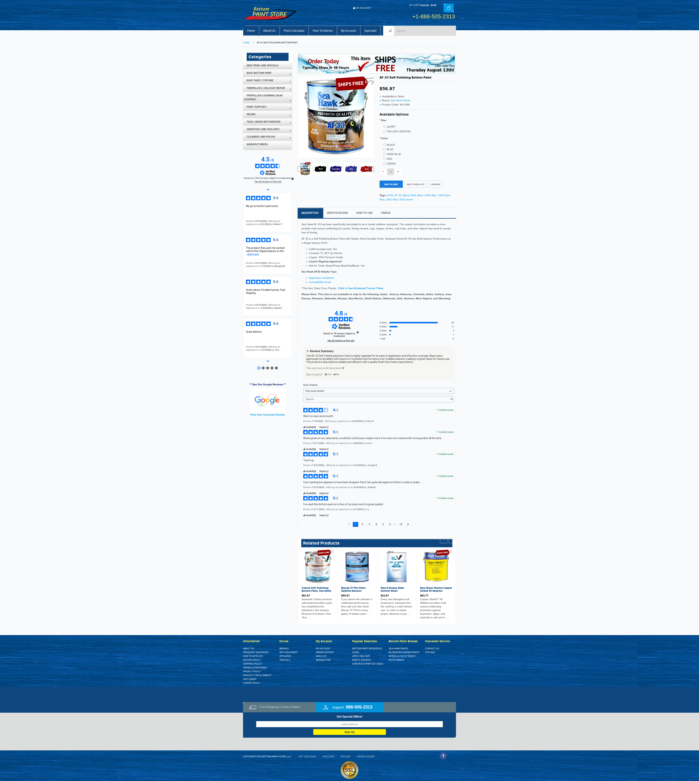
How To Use (364, 212)
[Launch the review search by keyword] (451, 399)
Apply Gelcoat (361, 656)
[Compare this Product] (313, 618)
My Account (323, 648)
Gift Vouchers (288, 652)
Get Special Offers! (349, 716)
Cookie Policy (251, 683)
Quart (391, 126)
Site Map (430, 652)
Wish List (321, 656)
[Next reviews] (267, 361)
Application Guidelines (321, 277)
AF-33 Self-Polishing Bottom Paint (277, 42)
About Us (248, 648)
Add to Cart (391, 184)
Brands (284, 648)
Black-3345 (409, 195)
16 (400, 524)
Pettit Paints (396, 660)
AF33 (390, 195)
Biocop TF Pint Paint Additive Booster (353, 589)
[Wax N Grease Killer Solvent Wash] (397, 566)
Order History (325, 652)
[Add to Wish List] (305, 618)
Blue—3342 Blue (427, 195)
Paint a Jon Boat (361, 660)
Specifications (337, 212)
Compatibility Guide (320, 282)
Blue (390, 149)
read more (253, 254)
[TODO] (343, 368)
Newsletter (323, 660)
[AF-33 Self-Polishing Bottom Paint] (305, 168)
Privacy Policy (252, 671)
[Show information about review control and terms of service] (292, 178)
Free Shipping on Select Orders (279, 706)
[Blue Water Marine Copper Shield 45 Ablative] (436, 566)
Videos (385, 212)
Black (391, 144)
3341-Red (392, 199)
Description (310, 212)
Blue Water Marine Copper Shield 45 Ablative (436, 589)
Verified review (446, 410)
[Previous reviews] (267, 189)
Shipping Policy (252, 664)
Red (389, 158)
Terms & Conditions (255, 667)
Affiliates (285, 656)
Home (246, 42)
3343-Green (406, 199)
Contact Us (432, 648)
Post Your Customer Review (267, 414)
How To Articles (253, 656)
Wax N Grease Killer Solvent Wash (392, 589)
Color (384, 138)
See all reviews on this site (340, 340)
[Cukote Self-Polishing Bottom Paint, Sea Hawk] (318, 566)
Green (391, 163)
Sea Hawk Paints (400, 100)
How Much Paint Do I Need (367, 664)
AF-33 (398, 195)
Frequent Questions (255, 652)
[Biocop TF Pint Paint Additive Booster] (357, 566)
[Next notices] (408, 524)
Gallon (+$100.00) (399, 131)
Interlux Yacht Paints (402, 656)
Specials (284, 660)
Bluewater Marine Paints (404, 652)
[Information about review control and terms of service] (357, 332)
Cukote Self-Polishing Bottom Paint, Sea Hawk (316, 589)
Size (383, 120)
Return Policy (252, 660)
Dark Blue (394, 154)
